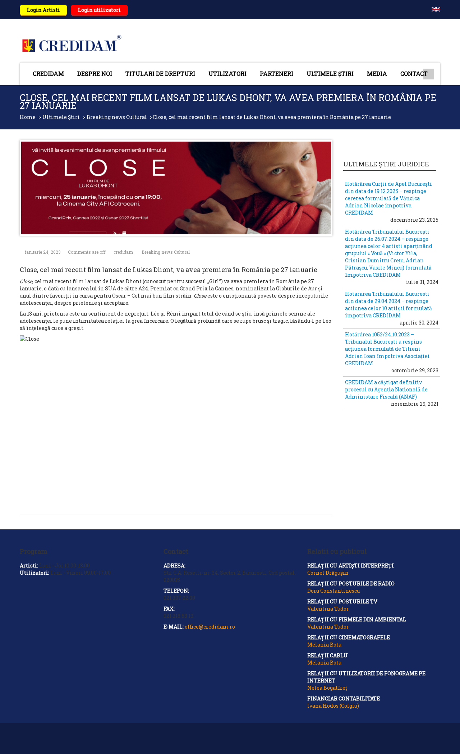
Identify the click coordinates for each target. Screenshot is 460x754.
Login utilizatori (99, 9)
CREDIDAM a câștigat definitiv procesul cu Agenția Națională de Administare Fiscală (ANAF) (386, 389)
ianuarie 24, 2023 (43, 252)
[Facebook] (436, 742)
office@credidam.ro (210, 626)
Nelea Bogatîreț (327, 687)
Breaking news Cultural (117, 117)
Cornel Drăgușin (328, 572)
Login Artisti (43, 9)
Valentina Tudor (328, 608)
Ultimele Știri (61, 117)
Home (28, 117)
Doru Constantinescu (333, 590)
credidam (123, 252)
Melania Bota (324, 644)
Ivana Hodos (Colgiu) (333, 705)
